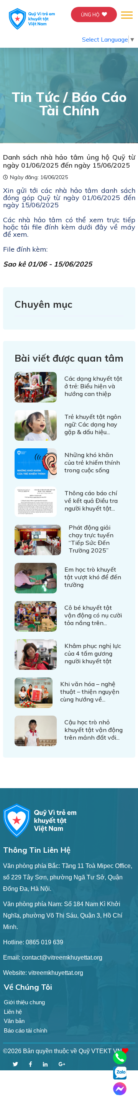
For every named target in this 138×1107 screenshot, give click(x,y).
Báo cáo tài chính (25, 1030)
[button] (126, 13)
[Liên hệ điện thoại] (120, 1057)
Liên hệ (13, 1011)
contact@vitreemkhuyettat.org (62, 957)
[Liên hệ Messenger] (120, 1089)
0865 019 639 (44, 942)
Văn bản (14, 1021)
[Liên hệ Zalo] (120, 1073)
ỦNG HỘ (90, 14)
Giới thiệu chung (24, 1002)
